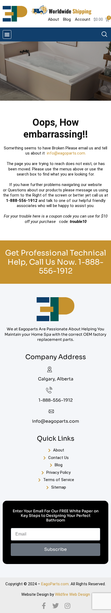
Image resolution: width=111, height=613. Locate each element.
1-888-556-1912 (71, 266)
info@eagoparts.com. (66, 153)
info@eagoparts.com (55, 421)
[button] (7, 34)
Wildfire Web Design (72, 594)
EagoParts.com (55, 584)
